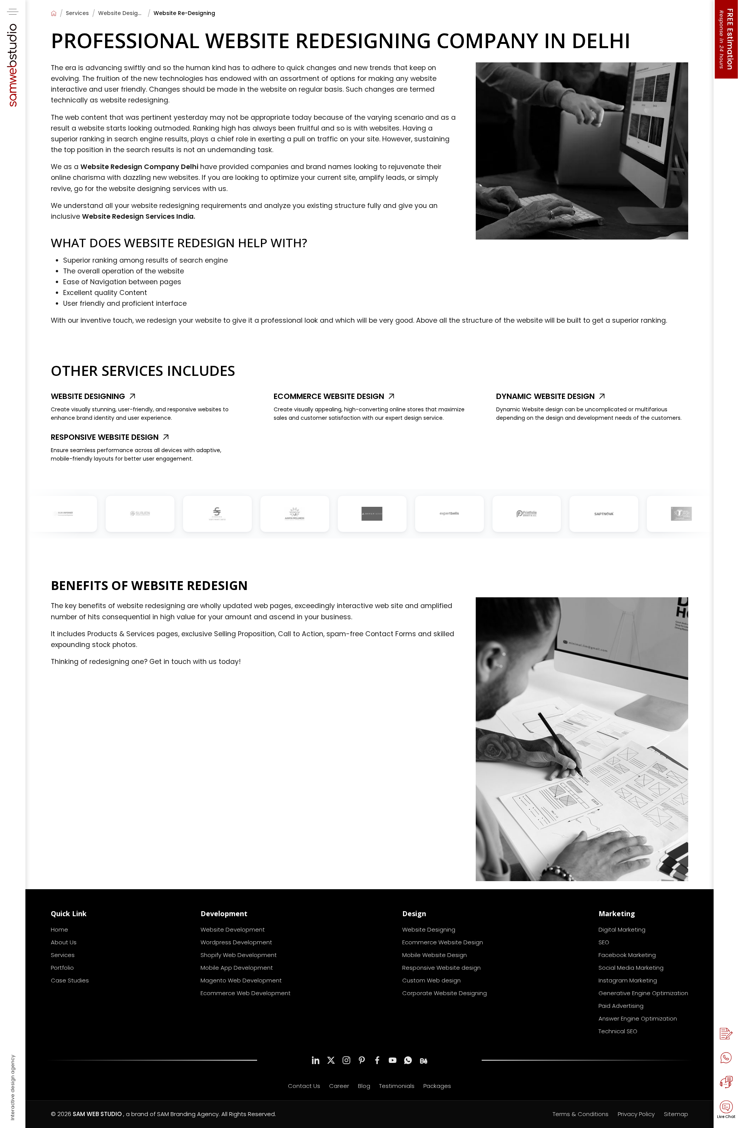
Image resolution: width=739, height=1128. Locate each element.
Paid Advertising (621, 1006)
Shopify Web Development (239, 955)
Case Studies (70, 980)
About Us (64, 942)
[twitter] (331, 1060)
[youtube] (392, 1060)
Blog (364, 1086)
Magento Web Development (241, 980)
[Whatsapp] (726, 1058)
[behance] (423, 1060)
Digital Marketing (622, 929)
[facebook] (377, 1060)
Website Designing (121, 13)
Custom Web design (431, 980)
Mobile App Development (237, 968)
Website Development (233, 929)
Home (59, 929)
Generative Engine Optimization (643, 993)
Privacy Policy (636, 1114)
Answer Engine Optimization (638, 1018)
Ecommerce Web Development (246, 993)
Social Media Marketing (631, 968)
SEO (604, 942)
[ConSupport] (726, 1082)
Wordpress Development (236, 942)
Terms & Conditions (581, 1114)
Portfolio (62, 968)
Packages (437, 1086)
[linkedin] (315, 1060)
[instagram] (346, 1060)
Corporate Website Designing (444, 993)
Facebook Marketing (627, 955)
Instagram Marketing (628, 980)
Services (77, 13)
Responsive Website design (441, 968)
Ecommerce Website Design (442, 942)
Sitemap (676, 1114)
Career (339, 1086)
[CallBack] (726, 1033)
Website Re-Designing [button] (184, 13)
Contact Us (304, 1086)
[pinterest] (362, 1060)
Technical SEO (618, 1031)
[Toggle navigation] (12, 11)
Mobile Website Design (434, 955)
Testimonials (397, 1086)
